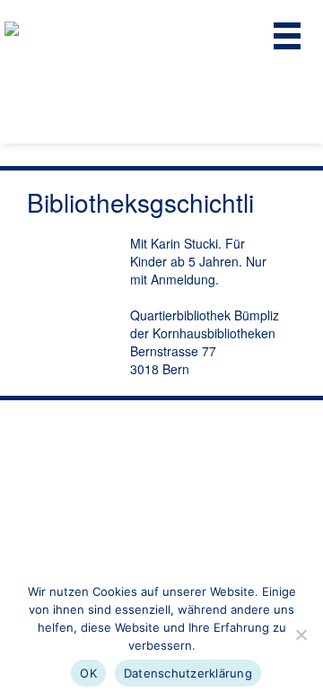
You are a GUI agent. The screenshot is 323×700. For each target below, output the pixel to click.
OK (88, 673)
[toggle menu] (287, 35)
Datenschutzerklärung (188, 673)
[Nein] (301, 634)
